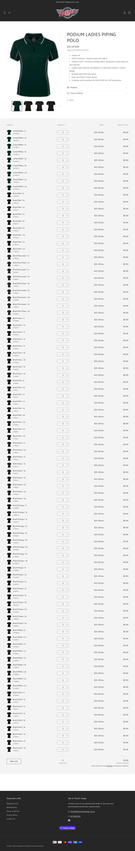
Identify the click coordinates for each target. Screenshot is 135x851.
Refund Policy (12, 807)
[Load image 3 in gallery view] (39, 106)
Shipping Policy (12, 803)
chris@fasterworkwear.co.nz (82, 811)
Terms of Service (13, 811)
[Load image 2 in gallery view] (28, 106)
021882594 (75, 816)
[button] (4, 12)
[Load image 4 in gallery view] (51, 106)
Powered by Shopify (37, 846)
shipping (109, 766)
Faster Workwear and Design (21, 846)
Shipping (70, 50)
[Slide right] (59, 106)
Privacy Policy (12, 815)
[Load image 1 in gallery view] (17, 106)
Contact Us (11, 819)
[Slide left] (9, 106)
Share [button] (72, 100)
